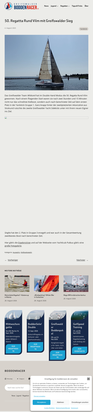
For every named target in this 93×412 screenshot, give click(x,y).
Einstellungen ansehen (80, 402)
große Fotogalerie (13, 245)
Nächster (81, 260)
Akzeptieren (41, 402)
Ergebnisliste (24, 242)
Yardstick (83, 29)
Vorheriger (13, 260)
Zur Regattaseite (13, 348)
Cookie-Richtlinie (49, 408)
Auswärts (16, 252)
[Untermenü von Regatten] (69, 6)
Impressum (74, 408)
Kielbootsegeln (26, 252)
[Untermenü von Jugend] (57, 6)
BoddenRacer (15, 371)
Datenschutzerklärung (63, 408)
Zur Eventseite (80, 350)
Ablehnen (60, 402)
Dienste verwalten (39, 396)
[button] (88, 379)
